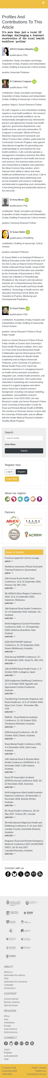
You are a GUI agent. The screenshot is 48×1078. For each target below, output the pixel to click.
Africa (6, 1016)
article (8, 561)
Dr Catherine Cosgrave (21, 81)
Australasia (9, 1022)
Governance (10, 988)
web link (9, 588)
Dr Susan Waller (18, 232)
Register (21, 472)
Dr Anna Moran (17, 200)
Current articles (11, 999)
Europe (7, 1026)
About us (8, 972)
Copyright (8, 985)
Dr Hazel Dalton (17, 308)
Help (6, 1059)
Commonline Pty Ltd (36, 1074)
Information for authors (14, 975)
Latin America (10, 1029)
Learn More (12, 479)
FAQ (6, 978)
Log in (7, 1049)
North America (10, 1032)
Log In (9, 472)
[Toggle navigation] (43, 3)
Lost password (11, 1056)
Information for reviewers (15, 982)
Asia (6, 1019)
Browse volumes (12, 1002)
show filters (10, 444)
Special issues (11, 1005)
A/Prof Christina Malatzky (22, 49)
